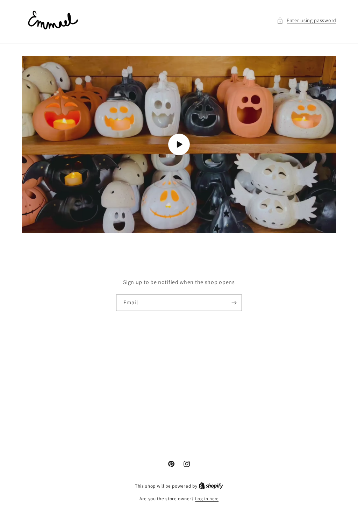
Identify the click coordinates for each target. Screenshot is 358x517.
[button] (306, 20)
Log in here (207, 499)
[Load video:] (179, 144)
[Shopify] (211, 486)
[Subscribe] (234, 303)
